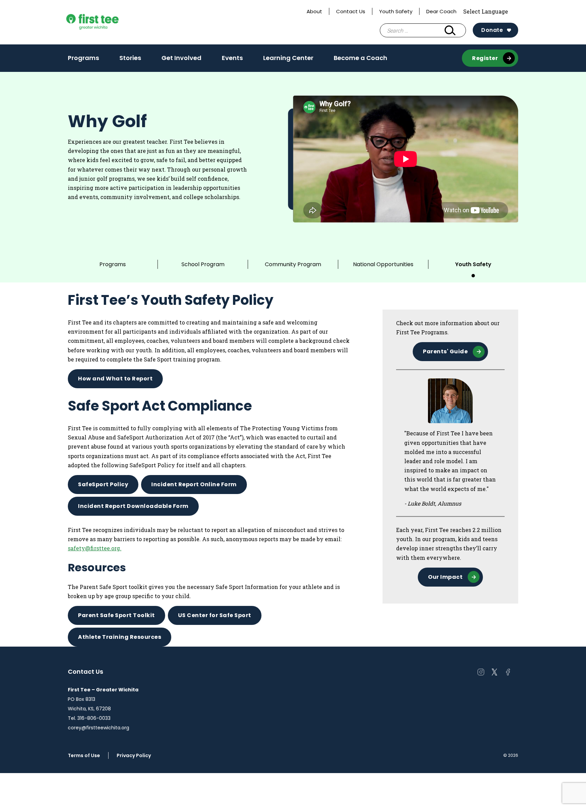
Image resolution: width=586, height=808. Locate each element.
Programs (83, 58)
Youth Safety (395, 11)
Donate (492, 30)
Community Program (293, 264)
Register (485, 58)
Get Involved (181, 58)
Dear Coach (441, 11)
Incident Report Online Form (194, 484)
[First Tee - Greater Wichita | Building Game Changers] (105, 22)
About (314, 11)
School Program (202, 264)
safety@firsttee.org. (94, 548)
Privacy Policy (134, 755)
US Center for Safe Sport (214, 615)
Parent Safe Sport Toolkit (116, 615)
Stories (130, 58)
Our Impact (445, 577)
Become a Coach (360, 58)
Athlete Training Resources (119, 637)
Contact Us (350, 11)
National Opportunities (383, 264)
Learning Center (288, 58)
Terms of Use (84, 755)
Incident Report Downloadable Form (133, 506)
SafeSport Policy (103, 484)
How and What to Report (115, 378)
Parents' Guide (445, 351)
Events (232, 58)
